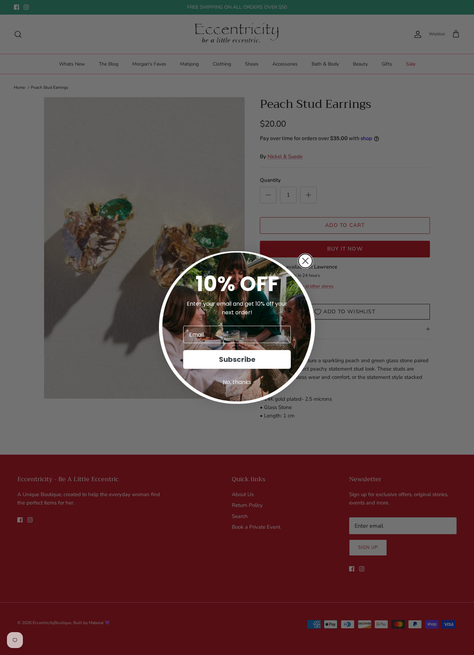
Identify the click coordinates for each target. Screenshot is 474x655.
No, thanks (237, 382)
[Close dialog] (305, 261)
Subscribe (237, 359)
